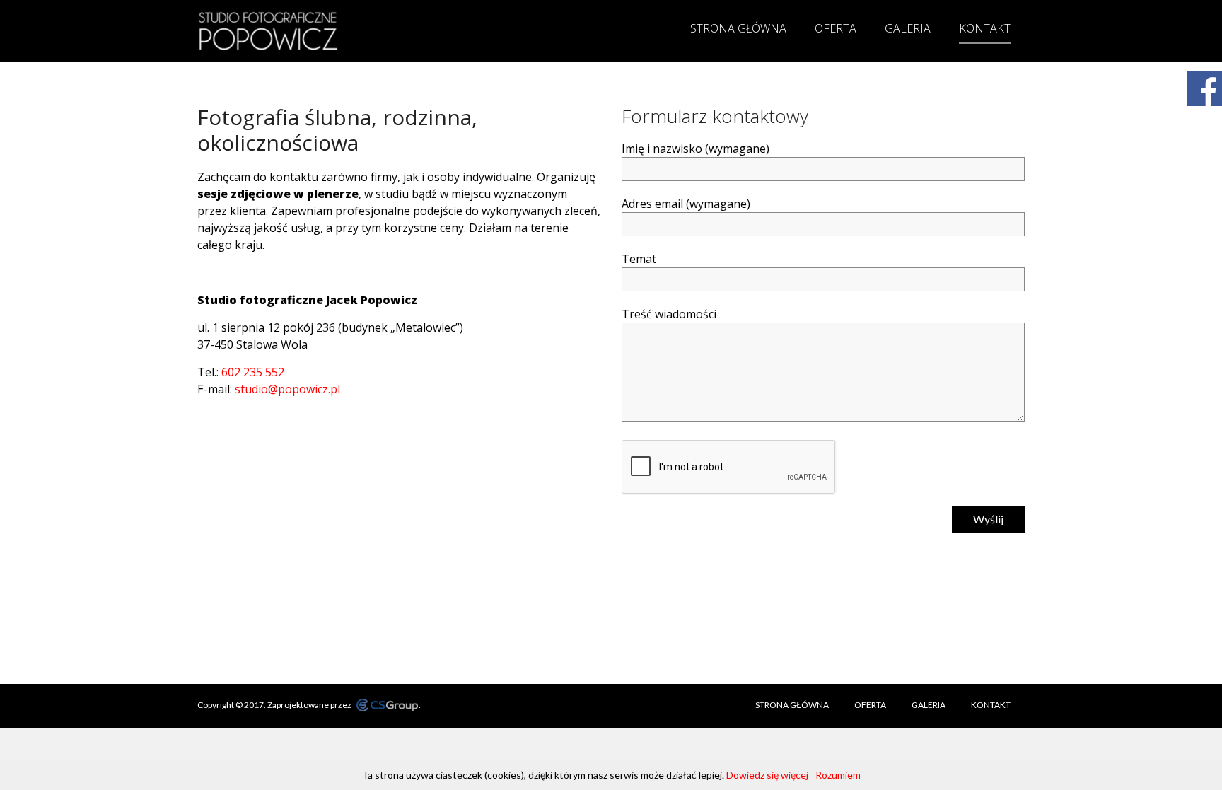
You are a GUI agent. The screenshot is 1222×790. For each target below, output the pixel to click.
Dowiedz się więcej (767, 775)
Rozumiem (838, 775)
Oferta (835, 28)
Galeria (908, 28)
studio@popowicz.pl (287, 389)
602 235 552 (252, 372)
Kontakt (985, 28)
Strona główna (738, 28)
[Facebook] (1204, 88)
